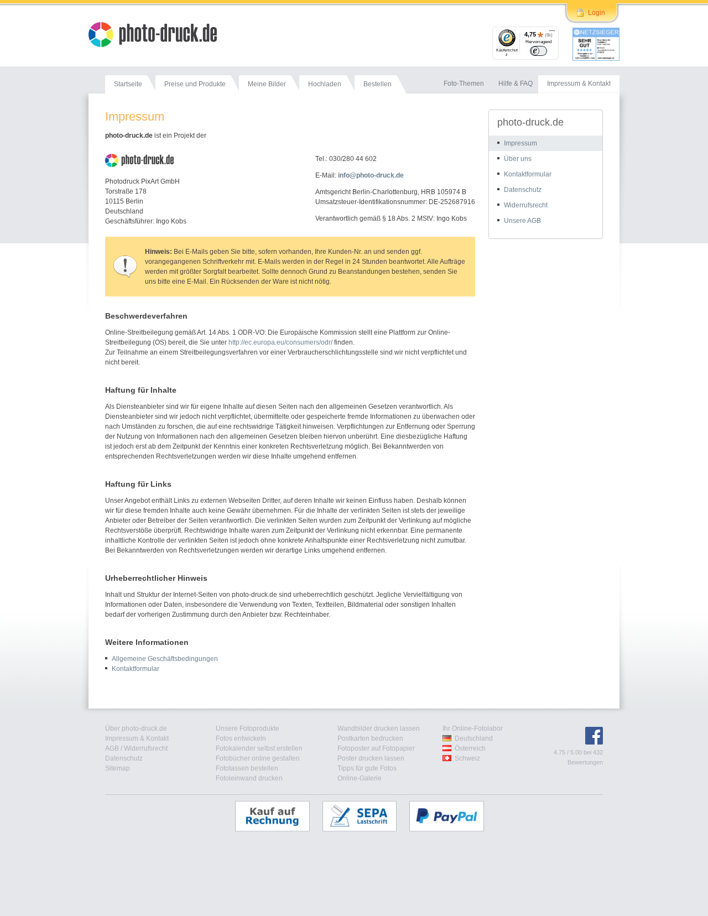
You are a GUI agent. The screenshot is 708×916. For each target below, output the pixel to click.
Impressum (520, 143)
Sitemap (117, 768)
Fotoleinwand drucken (249, 778)
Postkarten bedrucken (370, 738)
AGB (112, 748)
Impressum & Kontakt (137, 738)
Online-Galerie (359, 778)
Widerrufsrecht (526, 205)
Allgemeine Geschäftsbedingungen (165, 659)
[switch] (538, 51)
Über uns (518, 159)
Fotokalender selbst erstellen (259, 748)
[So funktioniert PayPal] (452, 816)
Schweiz (467, 758)
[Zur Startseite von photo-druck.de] (158, 36)
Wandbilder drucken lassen (378, 728)
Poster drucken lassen (370, 758)
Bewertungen (585, 762)
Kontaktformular (135, 669)
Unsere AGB (522, 221)
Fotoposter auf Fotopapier (376, 748)
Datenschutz (523, 190)
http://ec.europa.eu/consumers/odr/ (280, 342)
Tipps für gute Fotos (367, 768)
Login (596, 13)
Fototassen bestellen (247, 768)
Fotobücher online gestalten (258, 758)
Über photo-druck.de (136, 728)
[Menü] (552, 33)
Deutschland (474, 738)
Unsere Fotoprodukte (247, 728)
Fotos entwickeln (241, 738)
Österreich (470, 748)
